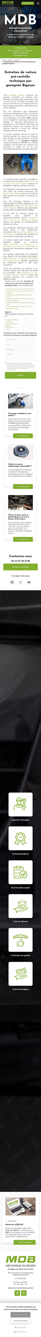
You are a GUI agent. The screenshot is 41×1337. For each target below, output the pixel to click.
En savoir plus (22, 436)
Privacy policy (21, 1332)
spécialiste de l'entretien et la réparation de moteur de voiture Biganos (20, 245)
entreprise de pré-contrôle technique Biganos (20, 274)
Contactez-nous (20, 55)
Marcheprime (10, 327)
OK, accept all (21, 1314)
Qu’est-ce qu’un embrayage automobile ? (20, 465)
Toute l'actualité (26, 1242)
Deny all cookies (21, 1321)
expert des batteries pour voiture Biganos (20, 233)
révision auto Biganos (12, 193)
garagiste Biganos (17, 95)
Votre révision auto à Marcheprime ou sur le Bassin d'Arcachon (18, 517)
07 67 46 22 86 (20, 48)
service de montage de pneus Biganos (20, 182)
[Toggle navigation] (38, 3)
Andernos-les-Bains (12, 320)
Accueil (4, 60)
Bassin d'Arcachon (11, 324)
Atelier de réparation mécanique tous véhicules (20, 289)
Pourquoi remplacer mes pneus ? (19, 414)
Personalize (21, 1327)
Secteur (10, 60)
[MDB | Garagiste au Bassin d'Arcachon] (8, 3)
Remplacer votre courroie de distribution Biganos (20, 219)
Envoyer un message (20, 567)
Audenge (9, 322)
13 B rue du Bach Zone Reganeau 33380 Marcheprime (20, 52)
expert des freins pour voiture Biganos (20, 207)
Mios (7, 329)
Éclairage (11, 1225)
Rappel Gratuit (27, 3)
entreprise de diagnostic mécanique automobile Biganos (20, 259)
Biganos (17, 60)
